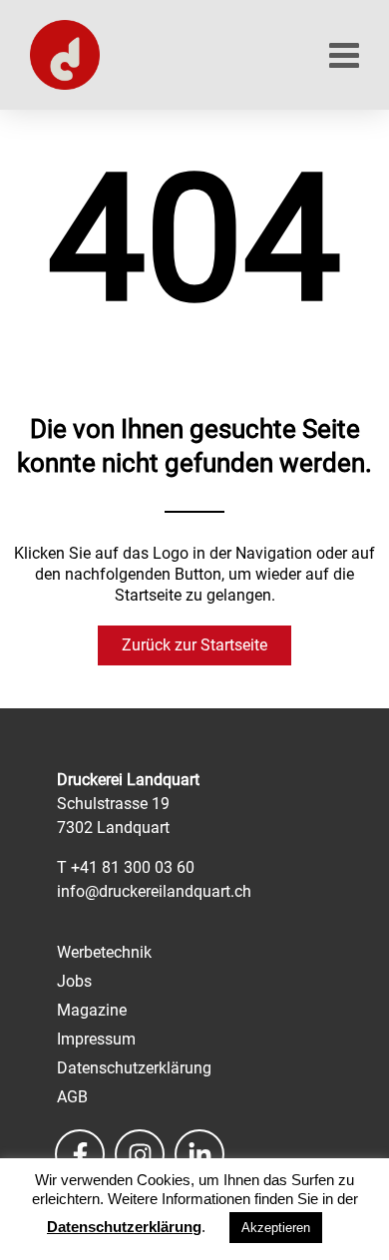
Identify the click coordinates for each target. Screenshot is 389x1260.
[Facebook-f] (80, 1154)
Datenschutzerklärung (124, 1226)
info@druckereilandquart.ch (154, 891)
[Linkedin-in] (199, 1154)
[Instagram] (140, 1154)
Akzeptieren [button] (275, 1227)
